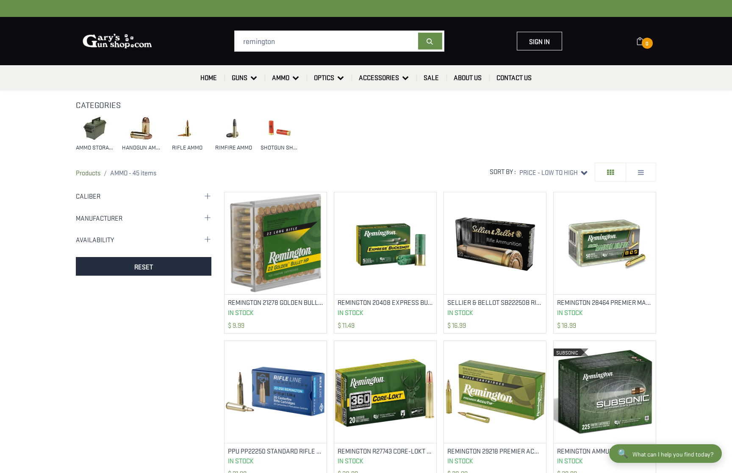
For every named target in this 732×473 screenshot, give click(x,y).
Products (88, 172)
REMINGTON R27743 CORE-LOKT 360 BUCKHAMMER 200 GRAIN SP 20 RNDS (385, 451)
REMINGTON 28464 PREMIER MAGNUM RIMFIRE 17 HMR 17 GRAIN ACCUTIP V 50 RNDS (604, 302)
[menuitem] (208, 77)
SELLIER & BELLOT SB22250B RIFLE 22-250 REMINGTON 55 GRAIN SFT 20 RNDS (495, 302)
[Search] (430, 41)
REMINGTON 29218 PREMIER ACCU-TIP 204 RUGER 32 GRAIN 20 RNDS (495, 451)
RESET (143, 266)
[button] (553, 172)
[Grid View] (610, 172)
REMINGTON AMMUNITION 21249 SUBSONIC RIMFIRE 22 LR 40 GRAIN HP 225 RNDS (604, 451)
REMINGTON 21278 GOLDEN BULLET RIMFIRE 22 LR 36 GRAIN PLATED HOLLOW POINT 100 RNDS (275, 302)
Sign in (539, 41)
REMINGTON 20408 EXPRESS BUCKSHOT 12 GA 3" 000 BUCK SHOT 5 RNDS (385, 302)
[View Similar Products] (321, 225)
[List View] (641, 172)
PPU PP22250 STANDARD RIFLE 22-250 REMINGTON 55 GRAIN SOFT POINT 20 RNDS (275, 451)
